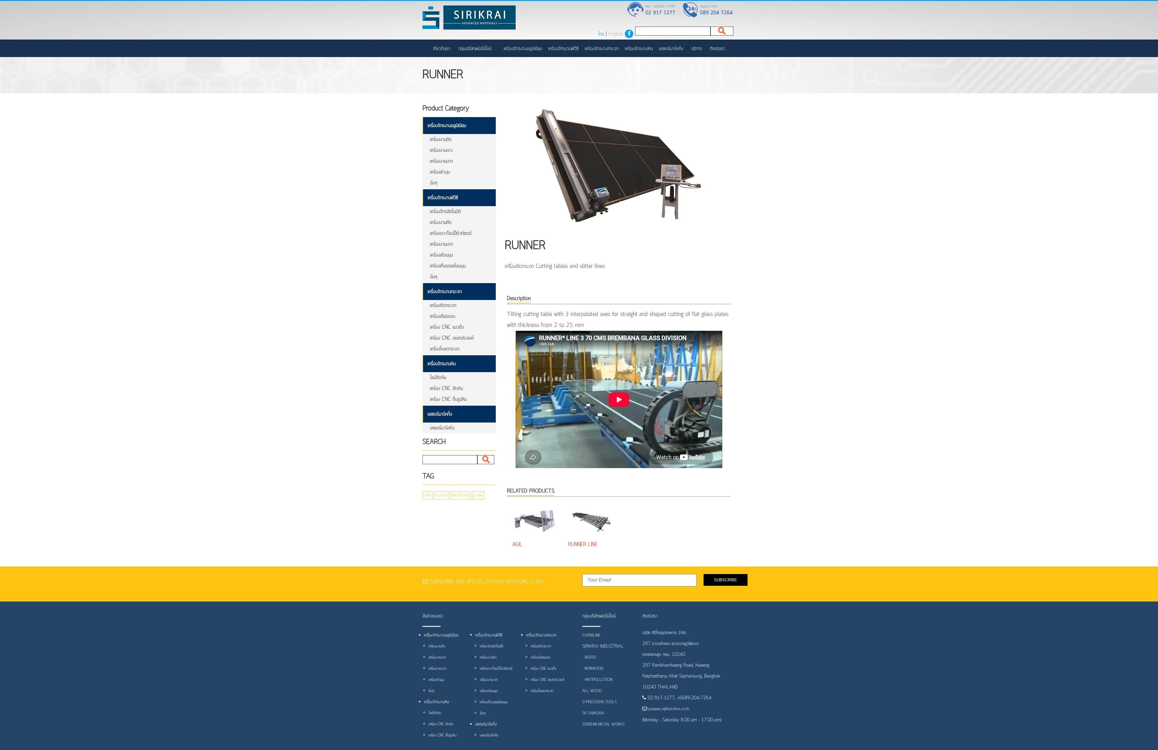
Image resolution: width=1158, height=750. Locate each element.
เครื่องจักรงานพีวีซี (563, 48)
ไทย (601, 34)
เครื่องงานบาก (441, 161)
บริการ (696, 48)
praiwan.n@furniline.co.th (668, 709)
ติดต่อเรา (717, 48)
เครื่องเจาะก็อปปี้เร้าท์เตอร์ (451, 233)
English (616, 34)
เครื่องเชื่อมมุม (441, 255)
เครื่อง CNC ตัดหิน (446, 388)
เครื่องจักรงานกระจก (602, 48)
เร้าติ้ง (427, 495)
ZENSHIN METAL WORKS (603, 724)
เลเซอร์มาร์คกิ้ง (671, 48)
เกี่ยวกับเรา (442, 48)
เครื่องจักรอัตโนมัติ (445, 211)
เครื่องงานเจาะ (441, 150)
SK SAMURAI (593, 713)
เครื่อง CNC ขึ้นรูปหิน (448, 399)
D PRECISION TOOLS (599, 702)
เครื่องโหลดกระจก (445, 349)
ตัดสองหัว (441, 495)
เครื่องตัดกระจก (443, 305)
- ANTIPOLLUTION (597, 680)
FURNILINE (591, 635)
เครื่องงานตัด (441, 139)
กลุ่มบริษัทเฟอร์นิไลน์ (475, 48)
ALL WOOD (592, 691)
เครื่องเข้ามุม (440, 172)
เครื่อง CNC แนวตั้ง (447, 327)
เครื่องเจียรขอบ (442, 316)
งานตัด (478, 495)
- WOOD (589, 657)
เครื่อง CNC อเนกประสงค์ (452, 338)
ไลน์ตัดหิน (438, 377)
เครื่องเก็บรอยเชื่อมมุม (448, 266)
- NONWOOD (592, 669)
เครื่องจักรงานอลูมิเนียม (523, 48)
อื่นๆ (433, 183)
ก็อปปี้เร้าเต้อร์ (461, 495)
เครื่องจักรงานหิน (639, 48)
